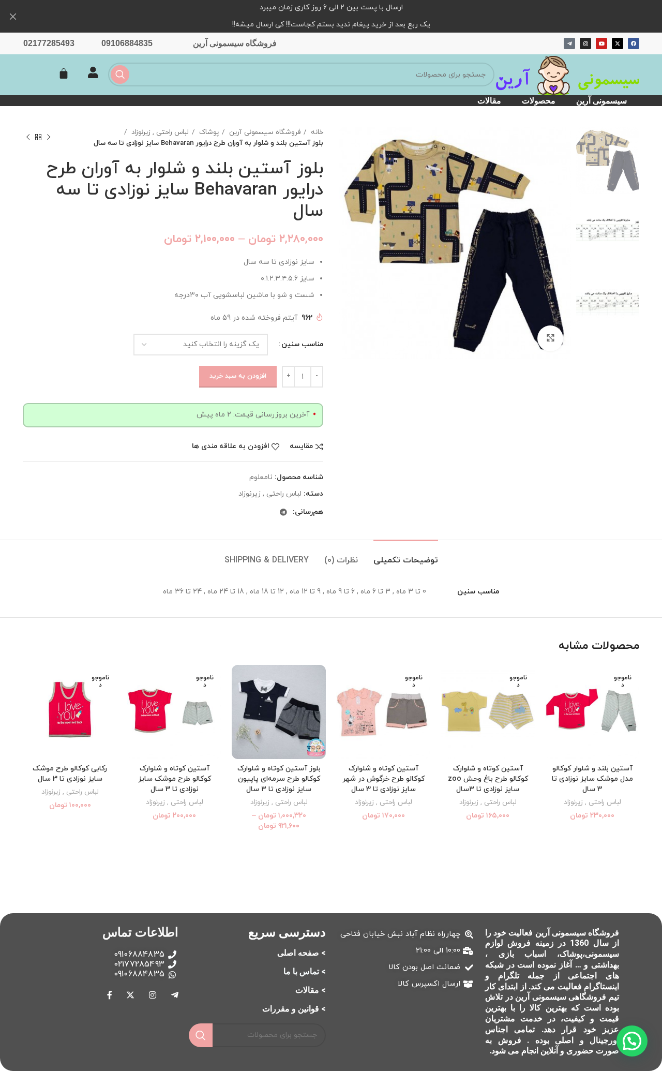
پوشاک (208, 132)
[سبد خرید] (64, 73)
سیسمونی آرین (601, 100)
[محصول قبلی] (48, 137)
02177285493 (48, 43)
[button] (632, 1041)
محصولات (538, 100)
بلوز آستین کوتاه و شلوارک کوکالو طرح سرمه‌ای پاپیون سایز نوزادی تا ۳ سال (279, 779)
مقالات (489, 100)
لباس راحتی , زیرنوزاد (159, 132)
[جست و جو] (120, 74)
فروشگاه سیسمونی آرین (235, 43)
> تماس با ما (304, 971)
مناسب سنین (302, 344)
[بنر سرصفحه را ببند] (13, 16)
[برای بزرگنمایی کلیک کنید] (550, 338)
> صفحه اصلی (301, 953)
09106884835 (127, 43)
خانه (316, 132)
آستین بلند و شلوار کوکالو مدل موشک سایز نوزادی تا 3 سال (592, 779)
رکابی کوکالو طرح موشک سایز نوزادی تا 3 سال (70, 774)
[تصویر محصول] (279, 712)
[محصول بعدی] (28, 137)
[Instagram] (585, 43)
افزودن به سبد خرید (237, 376)
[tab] (405, 555)
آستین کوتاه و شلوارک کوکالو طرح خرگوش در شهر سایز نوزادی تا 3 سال (383, 779)
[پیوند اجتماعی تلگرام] (283, 512)
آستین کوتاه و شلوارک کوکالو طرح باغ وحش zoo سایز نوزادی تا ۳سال (488, 779)
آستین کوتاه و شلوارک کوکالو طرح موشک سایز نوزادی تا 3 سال (174, 779)
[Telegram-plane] (569, 43)
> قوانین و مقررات (294, 1009)
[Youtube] (601, 43)
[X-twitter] (617, 43)
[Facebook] (633, 43)
